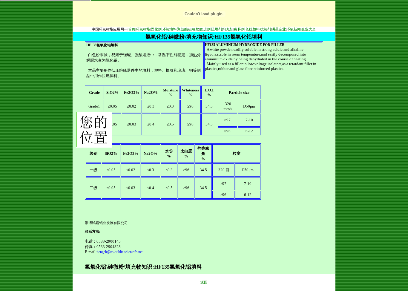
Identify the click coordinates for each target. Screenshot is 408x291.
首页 (131, 29)
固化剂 (156, 29)
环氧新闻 (293, 29)
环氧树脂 (143, 29)
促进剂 (205, 29)
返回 (204, 282)
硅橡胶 (193, 29)
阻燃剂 (216, 29)
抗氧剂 (265, 29)
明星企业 (279, 29)
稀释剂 (239, 29)
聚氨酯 (182, 29)
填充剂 (228, 29)
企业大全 (308, 29)
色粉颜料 (252, 29)
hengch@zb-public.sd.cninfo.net (119, 252)
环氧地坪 (169, 29)
